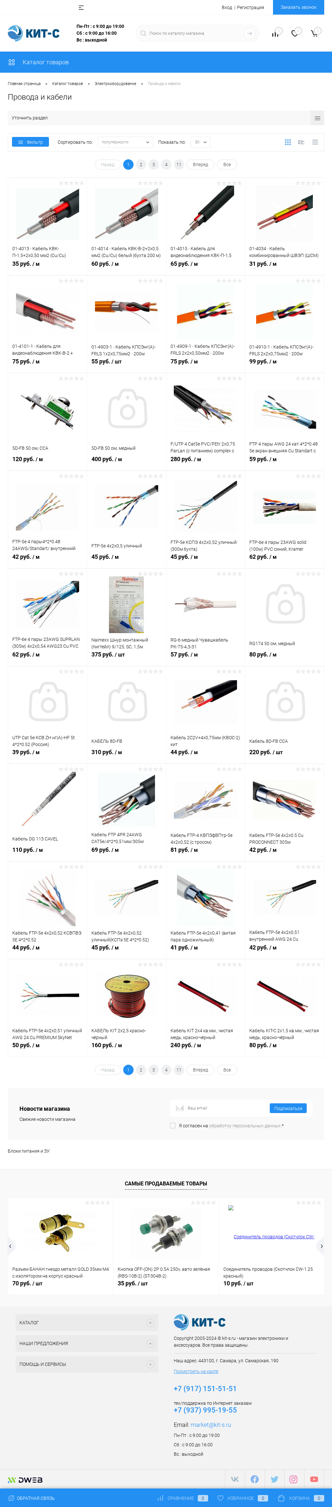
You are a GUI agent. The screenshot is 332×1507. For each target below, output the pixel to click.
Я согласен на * (231, 1125)
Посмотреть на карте (196, 1371)
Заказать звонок (298, 7)
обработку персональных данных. (245, 1125)
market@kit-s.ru (211, 1424)
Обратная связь (35, 1498)
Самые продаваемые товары (166, 1184)
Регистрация (250, 7)
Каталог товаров (45, 62)
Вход (227, 7)
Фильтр (35, 142)
